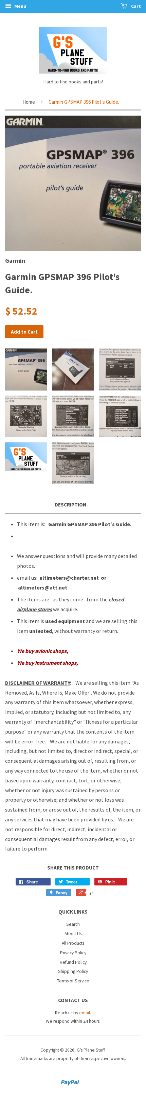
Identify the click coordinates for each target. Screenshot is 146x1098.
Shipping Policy (73, 971)
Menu (19, 6)
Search (73, 924)
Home (28, 102)
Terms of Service (73, 981)
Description (70, 504)
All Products (73, 943)
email (84, 1013)
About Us (73, 934)
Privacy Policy (73, 953)
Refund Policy (73, 962)
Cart (135, 6)
